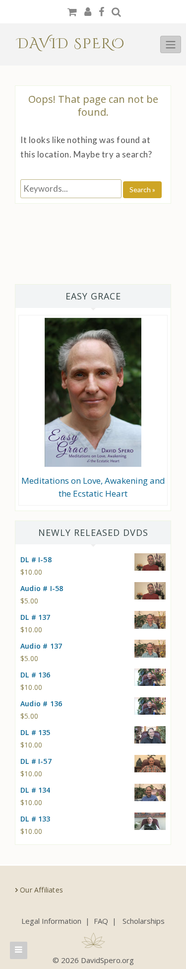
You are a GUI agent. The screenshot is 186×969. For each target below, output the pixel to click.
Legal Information (51, 921)
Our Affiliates (41, 889)
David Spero (71, 44)
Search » (142, 189)
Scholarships (144, 921)
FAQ (101, 921)
